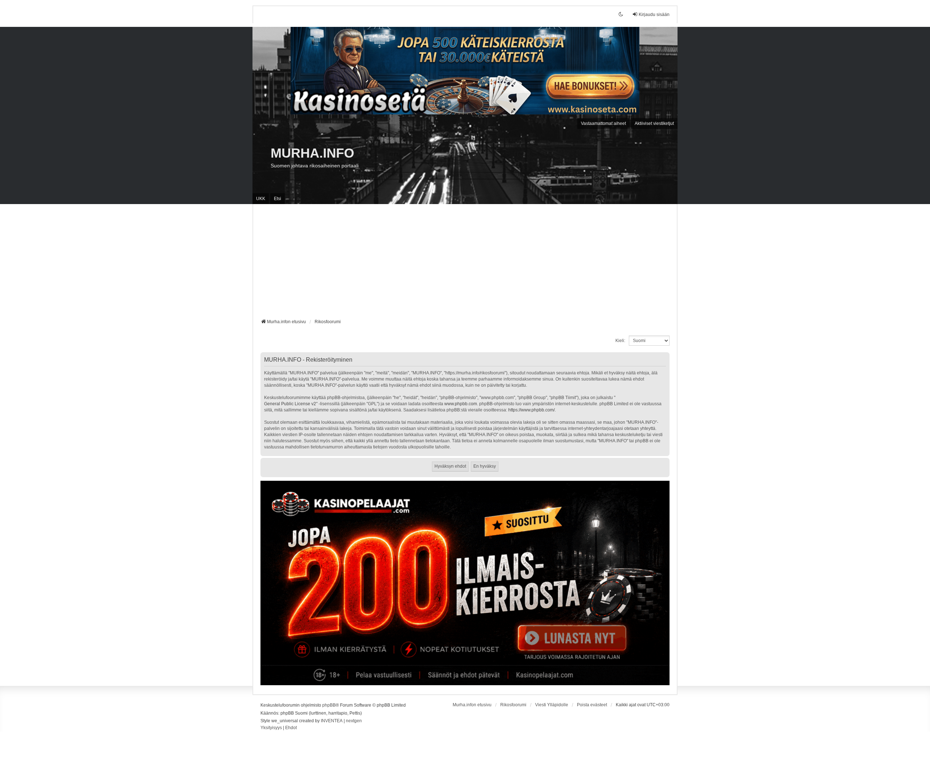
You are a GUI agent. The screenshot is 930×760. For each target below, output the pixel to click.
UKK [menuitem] (260, 198)
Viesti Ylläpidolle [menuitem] (551, 704)
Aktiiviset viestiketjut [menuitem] (654, 123)
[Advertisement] (465, 264)
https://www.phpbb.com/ (531, 409)
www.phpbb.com (460, 403)
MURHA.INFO (312, 153)
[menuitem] (271, 728)
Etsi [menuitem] (277, 198)
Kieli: (620, 340)
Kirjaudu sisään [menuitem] (654, 14)
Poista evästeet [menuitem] (592, 704)
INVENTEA (332, 720)
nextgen (354, 720)
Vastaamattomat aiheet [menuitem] (603, 123)
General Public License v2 (290, 403)
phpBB (329, 705)
